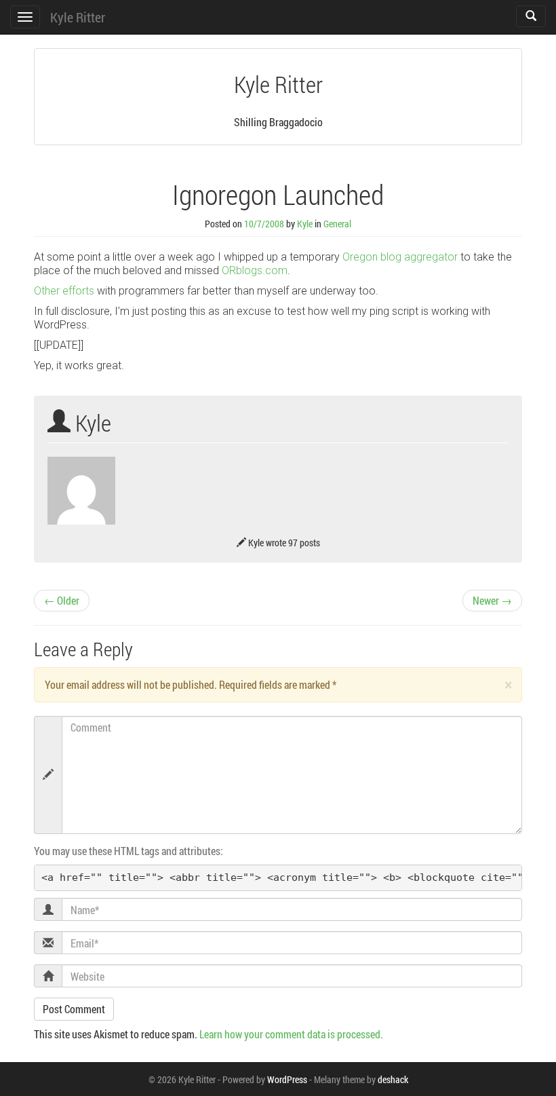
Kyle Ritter (77, 17)
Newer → (492, 600)
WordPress (287, 1079)
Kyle (305, 223)
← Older (61, 600)
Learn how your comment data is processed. (291, 1034)
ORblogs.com (254, 270)
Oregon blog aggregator (400, 256)
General (337, 223)
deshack (393, 1079)
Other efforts (64, 290)
